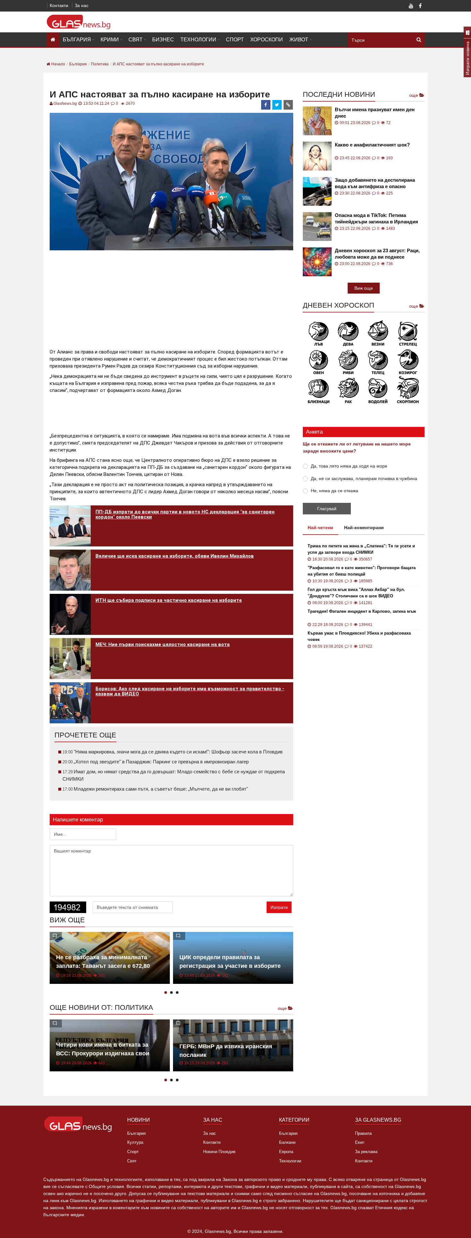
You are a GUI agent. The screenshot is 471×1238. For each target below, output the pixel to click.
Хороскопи (266, 39)
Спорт (235, 39)
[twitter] (277, 105)
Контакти (59, 5)
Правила (363, 1133)
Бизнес (163, 39)
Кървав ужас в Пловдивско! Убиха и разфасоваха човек (359, 636)
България (77, 39)
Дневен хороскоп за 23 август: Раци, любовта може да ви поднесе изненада (377, 254)
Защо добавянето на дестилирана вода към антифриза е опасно (375, 183)
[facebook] (266, 105)
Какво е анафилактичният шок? (372, 144)
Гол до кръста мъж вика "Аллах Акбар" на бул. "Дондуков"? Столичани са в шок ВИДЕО (356, 592)
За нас (81, 5)
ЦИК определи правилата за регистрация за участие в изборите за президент (230, 966)
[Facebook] (420, 6)
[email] (288, 105)
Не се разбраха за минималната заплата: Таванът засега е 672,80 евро (103, 966)
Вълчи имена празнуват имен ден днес (375, 113)
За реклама (366, 1151)
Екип (359, 1142)
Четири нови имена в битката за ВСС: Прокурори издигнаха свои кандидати (102, 1053)
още (283, 1008)
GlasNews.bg (65, 103)
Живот (298, 39)
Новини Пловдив (219, 1151)
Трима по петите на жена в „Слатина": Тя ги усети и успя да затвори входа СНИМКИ (361, 549)
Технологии (198, 39)
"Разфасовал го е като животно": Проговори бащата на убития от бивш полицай (362, 571)
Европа (286, 1151)
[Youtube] (411, 6)
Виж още (363, 288)
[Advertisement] (171, 297)
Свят (135, 39)
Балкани (287, 1142)
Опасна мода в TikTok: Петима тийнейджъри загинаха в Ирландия (376, 218)
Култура (135, 1142)
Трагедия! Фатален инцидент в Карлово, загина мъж (362, 611)
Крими (110, 39)
